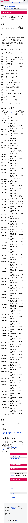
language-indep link (16, 456)
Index (6, 3)
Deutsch (13, 484)
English (12, 486)
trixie (12, 471)
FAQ (20, 3)
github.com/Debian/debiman (20, 519)
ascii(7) (11, 112)
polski (12, 495)
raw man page (14, 461)
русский (13, 499)
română (13, 497)
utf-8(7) (8, 433)
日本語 (12, 493)
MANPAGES (6, 0)
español (13, 488)
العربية (12, 482)
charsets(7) (11, 432)
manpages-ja (11, 8)
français (13, 490)
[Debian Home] (2, 3)
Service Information (10, 6)
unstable (13, 475)
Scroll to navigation (7, 12)
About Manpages (13, 3)
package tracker (15, 458)
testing (6, 8)
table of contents (16, 464)
